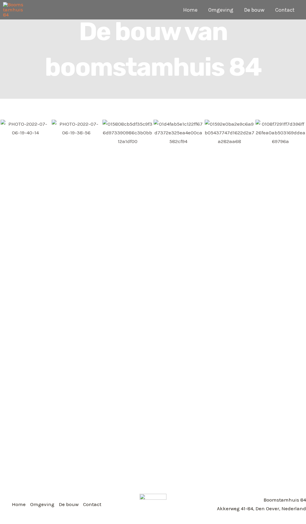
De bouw (254, 10)
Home (190, 10)
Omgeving (220, 10)
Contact (285, 10)
